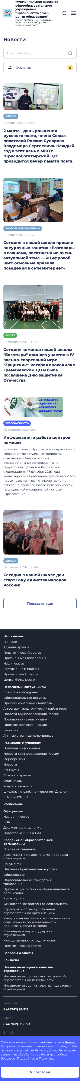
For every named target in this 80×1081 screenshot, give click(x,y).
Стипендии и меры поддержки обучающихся (28, 933)
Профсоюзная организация (25, 725)
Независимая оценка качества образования (28, 969)
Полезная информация (21, 748)
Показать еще (40, 604)
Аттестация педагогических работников (35, 708)
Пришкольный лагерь (20, 674)
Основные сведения (19, 849)
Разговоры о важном (22, 228)
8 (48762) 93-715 (15, 1009)
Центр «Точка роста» (19, 680)
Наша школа (13, 636)
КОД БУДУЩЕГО (16, 797)
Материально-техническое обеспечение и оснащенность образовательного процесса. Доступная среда (36, 922)
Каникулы (11, 770)
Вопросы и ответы (18, 953)
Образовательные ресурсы (25, 698)
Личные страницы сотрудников (28, 735)
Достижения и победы (21, 669)
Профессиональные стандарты (27, 703)
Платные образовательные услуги (30, 869)
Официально (13, 811)
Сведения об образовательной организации (28, 842)
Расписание (13, 804)
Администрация (16, 647)
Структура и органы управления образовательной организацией (29, 911)
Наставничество (16, 817)
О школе (10, 642)
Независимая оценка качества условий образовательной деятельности (34, 978)
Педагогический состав (22, 653)
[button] (64, 13)
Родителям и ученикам (22, 743)
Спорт (10, 335)
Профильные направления (24, 658)
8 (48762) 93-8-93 (16, 1024)
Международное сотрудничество (29, 940)
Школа (10, 116)
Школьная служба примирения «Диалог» (35, 791)
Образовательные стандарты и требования (27, 882)
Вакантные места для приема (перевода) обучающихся (35, 856)
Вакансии (11, 730)
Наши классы (14, 663)
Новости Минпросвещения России (31, 714)
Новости (10, 764)
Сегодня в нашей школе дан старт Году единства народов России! (34, 580)
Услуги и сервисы (17, 786)
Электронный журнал (20, 692)
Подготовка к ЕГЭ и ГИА (22, 833)
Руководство (13, 898)
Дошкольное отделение (22, 827)
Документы (12, 864)
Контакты (11, 960)
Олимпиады (12, 781)
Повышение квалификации (25, 719)
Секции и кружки (17, 775)
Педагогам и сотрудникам (24, 687)
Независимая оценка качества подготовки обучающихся (37, 987)
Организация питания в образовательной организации (36, 891)
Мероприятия (14, 759)
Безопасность (17, 423)
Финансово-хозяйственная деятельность (35, 904)
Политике (47, 1058)
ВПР (6, 822)
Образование (14, 875)
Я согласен (40, 1072)
